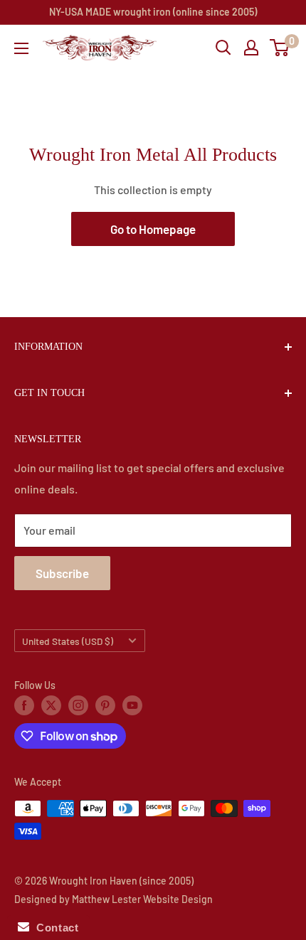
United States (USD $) (67, 641)
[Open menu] (21, 48)
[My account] (251, 47)
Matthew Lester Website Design (142, 899)
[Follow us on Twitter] (51, 705)
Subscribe (62, 573)
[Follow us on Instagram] (78, 705)
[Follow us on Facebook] (24, 705)
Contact (53, 928)
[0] (280, 47)
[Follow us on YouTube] (132, 705)
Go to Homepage (153, 229)
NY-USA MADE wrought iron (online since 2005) (153, 12)
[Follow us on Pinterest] (105, 705)
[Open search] (223, 47)
